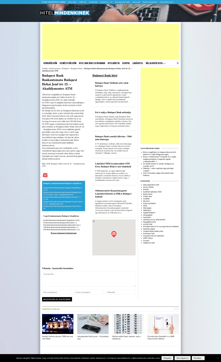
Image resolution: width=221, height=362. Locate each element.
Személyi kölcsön (68, 63)
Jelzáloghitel (147, 215)
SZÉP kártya (148, 238)
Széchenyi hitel (148, 233)
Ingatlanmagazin (149, 213)
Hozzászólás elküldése (57, 299)
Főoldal (44, 68)
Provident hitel (93, 2)
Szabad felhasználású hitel (153, 231)
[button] (114, 234)
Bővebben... (198, 358)
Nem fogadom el (182, 358)
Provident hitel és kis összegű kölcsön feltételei (161, 226)
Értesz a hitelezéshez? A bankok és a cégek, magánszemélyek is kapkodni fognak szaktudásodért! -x (160, 159)
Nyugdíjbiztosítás (149, 222)
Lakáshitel (137, 63)
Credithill (146, 199)
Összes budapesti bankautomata (63, 233)
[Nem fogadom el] (218, 358)
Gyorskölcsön (50, 63)
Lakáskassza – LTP (106, 2)
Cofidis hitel (82, 2)
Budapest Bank (76, 68)
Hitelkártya (114, 63)
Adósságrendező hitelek (122, 2)
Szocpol (126, 63)
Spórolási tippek (149, 229)
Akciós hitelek (72, 2)
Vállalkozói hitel (154, 63)
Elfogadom (167, 358)
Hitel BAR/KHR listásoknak (92, 63)
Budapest (65, 68)
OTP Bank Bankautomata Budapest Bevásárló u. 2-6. (61, 230)
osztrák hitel (147, 224)
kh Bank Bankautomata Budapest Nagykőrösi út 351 (61, 220)
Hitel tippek (147, 208)
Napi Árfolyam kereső (166, 2)
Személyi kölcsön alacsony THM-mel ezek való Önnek (57, 337)
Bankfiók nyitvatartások (150, 2)
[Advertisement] (110, 42)
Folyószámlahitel (149, 203)
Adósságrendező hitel (151, 185)
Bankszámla (136, 2)
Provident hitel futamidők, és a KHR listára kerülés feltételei (161, 337)
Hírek (145, 206)
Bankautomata (54, 68)
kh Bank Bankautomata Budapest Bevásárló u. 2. (60, 223)
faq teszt (146, 201)
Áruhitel (146, 189)
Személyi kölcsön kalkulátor (153, 236)
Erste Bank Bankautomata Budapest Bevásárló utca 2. (62, 225)
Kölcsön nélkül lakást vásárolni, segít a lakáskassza (126, 337)
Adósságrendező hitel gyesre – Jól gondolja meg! (92, 337)
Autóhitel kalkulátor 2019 (152, 192)
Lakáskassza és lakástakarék (154, 220)
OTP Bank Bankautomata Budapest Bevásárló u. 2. (61, 227)
